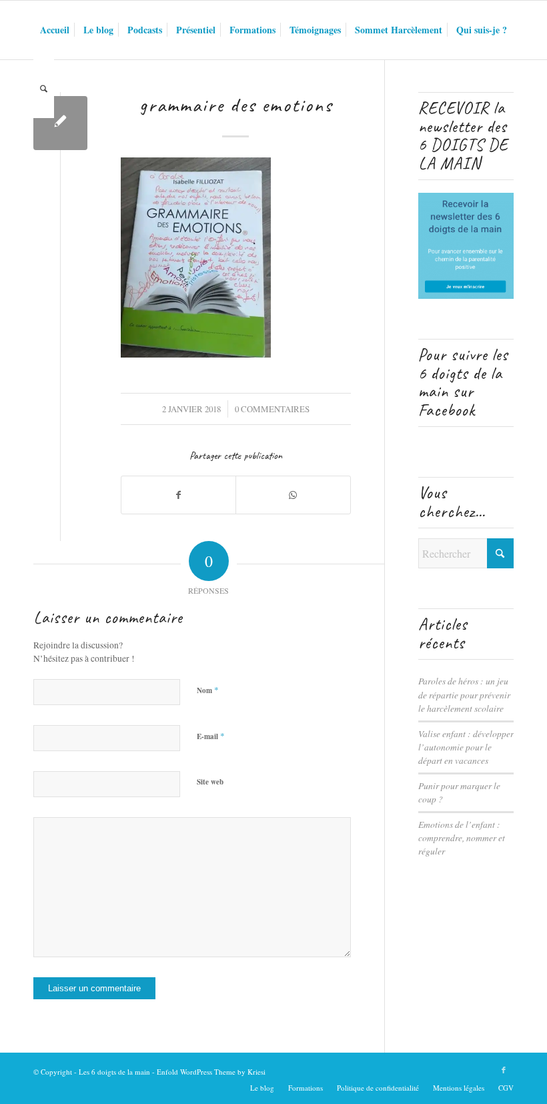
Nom (208, 690)
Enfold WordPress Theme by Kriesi (211, 1072)
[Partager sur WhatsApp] (293, 495)
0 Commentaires (272, 409)
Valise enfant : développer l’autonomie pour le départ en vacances (466, 747)
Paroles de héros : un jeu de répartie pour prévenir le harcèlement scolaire (464, 694)
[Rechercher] (43, 88)
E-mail (211, 736)
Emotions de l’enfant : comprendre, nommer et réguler (461, 838)
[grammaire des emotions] (60, 123)
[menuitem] (54, 30)
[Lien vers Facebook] (504, 1070)
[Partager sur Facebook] (178, 495)
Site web (210, 781)
